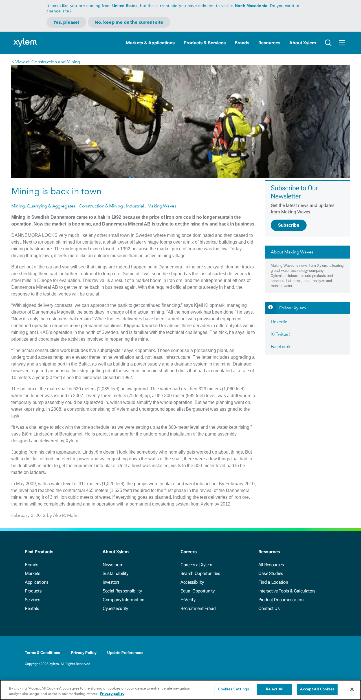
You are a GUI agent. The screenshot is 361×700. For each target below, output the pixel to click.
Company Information (123, 599)
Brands (242, 42)
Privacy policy (112, 694)
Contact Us (269, 608)
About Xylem (302, 42)
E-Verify (187, 599)
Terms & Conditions (42, 652)
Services (32, 599)
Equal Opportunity (197, 591)
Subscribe (288, 225)
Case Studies (270, 573)
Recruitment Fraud (198, 608)
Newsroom (113, 564)
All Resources (271, 564)
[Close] (352, 689)
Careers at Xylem (196, 564)
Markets (32, 573)
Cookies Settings (233, 689)
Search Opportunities (200, 573)
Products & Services (205, 42)
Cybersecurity (115, 608)
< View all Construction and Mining (45, 61)
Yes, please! (66, 22)
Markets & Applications (150, 42)
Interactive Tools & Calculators (287, 591)
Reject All (274, 689)
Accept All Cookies (317, 689)
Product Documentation (280, 599)
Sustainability (115, 573)
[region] (180, 690)
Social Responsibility (122, 591)
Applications (37, 582)
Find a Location (273, 582)
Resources (269, 42)
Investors (111, 582)
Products (33, 591)
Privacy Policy (83, 652)
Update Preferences (125, 652)
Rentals (32, 608)
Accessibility (192, 582)
